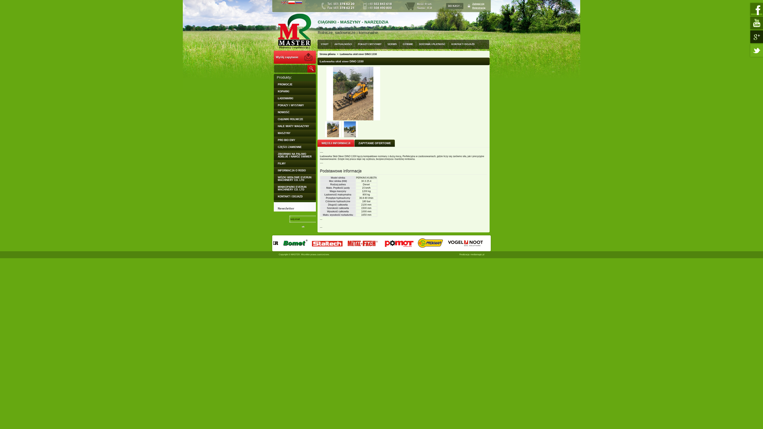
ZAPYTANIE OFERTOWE (374, 143)
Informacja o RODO (292, 170)
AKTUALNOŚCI (343, 44)
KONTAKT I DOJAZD (463, 44)
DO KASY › (454, 6)
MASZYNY (284, 133)
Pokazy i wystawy (291, 105)
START (324, 44)
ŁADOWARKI (285, 98)
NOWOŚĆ (284, 112)
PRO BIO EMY (286, 140)
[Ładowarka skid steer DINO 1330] (333, 136)
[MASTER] (294, 32)
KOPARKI (283, 91)
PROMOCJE (285, 84)
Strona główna (328, 54)
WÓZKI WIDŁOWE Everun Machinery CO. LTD (294, 179)
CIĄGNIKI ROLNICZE (290, 119)
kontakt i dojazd (290, 196)
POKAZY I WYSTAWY (370, 44)
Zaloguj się (478, 4)
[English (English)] (284, 3)
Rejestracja (478, 8)
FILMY (282, 163)
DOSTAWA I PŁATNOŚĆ (432, 44)
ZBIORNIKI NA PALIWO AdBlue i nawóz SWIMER (295, 155)
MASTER (295, 254)
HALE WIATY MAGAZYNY (293, 126)
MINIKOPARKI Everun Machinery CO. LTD (292, 188)
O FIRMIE (408, 44)
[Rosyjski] (298, 3)
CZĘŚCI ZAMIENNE (290, 147)
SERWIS (392, 44)
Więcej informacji (335, 143)
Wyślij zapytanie (287, 57)
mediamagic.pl (477, 254)
